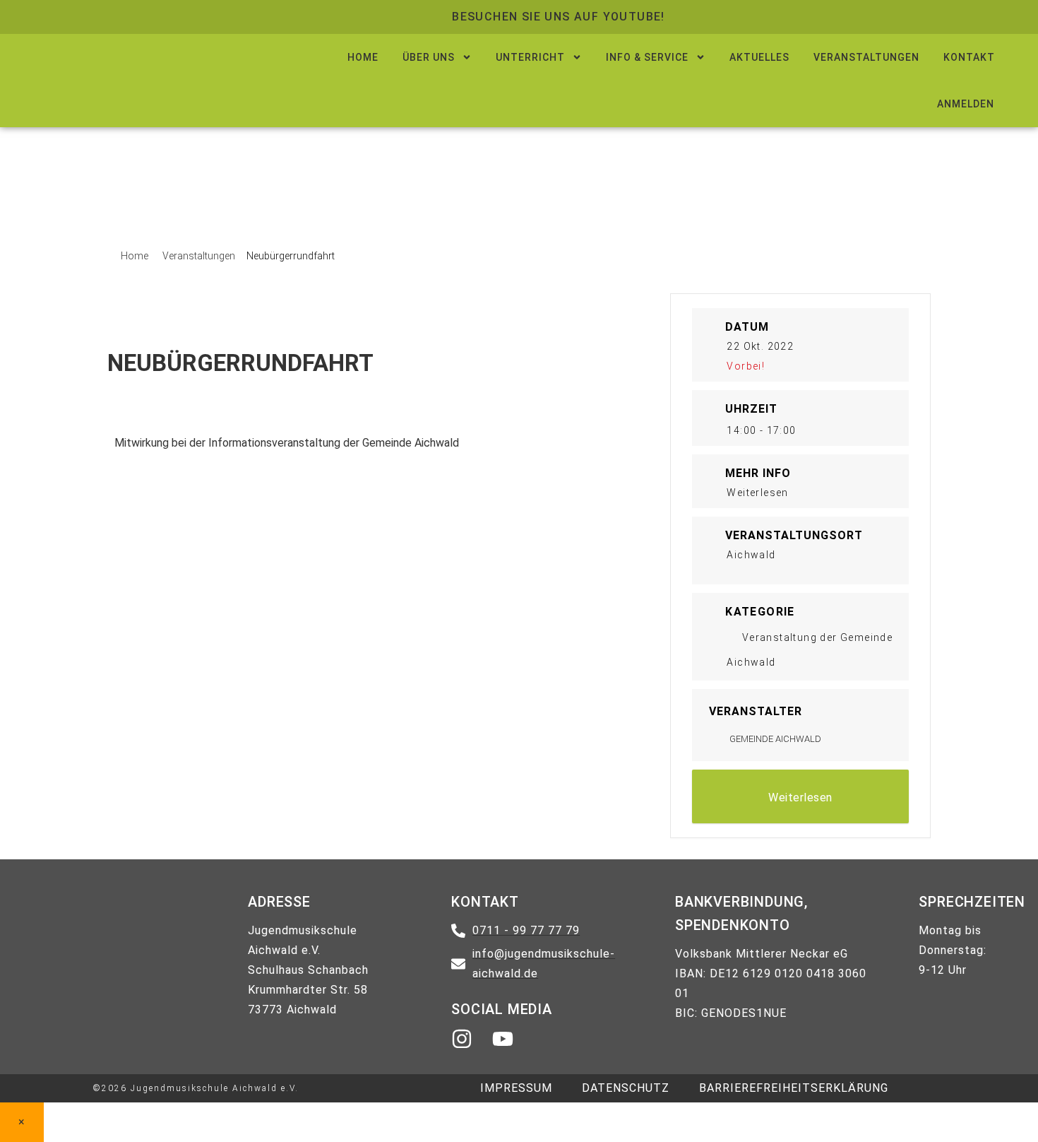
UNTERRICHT (530, 57)
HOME (362, 57)
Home (135, 255)
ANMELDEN (965, 104)
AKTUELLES (759, 57)
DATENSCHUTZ (625, 1088)
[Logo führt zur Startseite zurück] (143, 71)
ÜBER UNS (428, 57)
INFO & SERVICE (647, 57)
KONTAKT (969, 57)
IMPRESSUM (516, 1088)
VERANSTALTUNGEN (866, 57)
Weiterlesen (800, 797)
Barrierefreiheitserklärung (793, 1088)
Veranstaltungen (198, 255)
